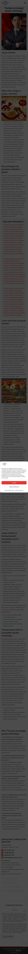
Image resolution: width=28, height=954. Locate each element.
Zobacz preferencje (14, 486)
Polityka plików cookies (9, 490)
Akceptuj (14, 482)
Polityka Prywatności (19, 490)
